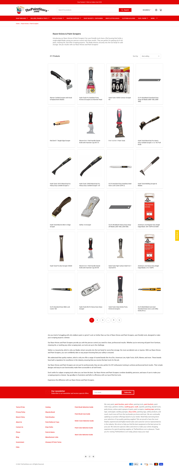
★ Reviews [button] (177, 235)
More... (153, 18)
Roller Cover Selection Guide (84, 421)
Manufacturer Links (51, 437)
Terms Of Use (20, 407)
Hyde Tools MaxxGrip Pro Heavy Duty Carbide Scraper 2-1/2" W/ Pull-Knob (149, 142)
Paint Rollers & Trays (52, 422)
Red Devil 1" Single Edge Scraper (60, 140)
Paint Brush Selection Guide (84, 407)
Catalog (48, 407)
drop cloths (132, 412)
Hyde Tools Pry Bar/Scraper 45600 (61, 266)
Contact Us (19, 427)
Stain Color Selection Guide (84, 434)
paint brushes (119, 404)
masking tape (149, 409)
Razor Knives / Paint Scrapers (29, 23)
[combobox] (94, 10)
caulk (136, 407)
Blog (17, 437)
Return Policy (20, 417)
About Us (19, 422)
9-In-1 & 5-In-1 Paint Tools (117, 140)
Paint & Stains (57, 18)
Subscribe (127, 392)
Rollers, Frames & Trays (39, 18)
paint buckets (148, 404)
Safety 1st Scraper (85, 225)
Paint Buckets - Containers (93, 18)
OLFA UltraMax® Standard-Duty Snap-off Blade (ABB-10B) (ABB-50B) (148, 99)
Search (126, 10)
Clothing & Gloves (128, 18)
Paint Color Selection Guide (84, 428)
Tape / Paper (142, 18)
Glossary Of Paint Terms (53, 442)
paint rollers (129, 404)
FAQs (17, 447)
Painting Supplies (73, 18)
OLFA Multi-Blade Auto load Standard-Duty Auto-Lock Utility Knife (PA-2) (148, 309)
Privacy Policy (20, 412)
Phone (18, 432)
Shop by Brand (50, 412)
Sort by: (135, 56)
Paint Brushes (21, 18)
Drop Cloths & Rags (112, 18)
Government (20, 442)
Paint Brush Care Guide (82, 414)
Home (17, 23)
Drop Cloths (49, 427)
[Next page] (119, 320)
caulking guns (129, 407)
